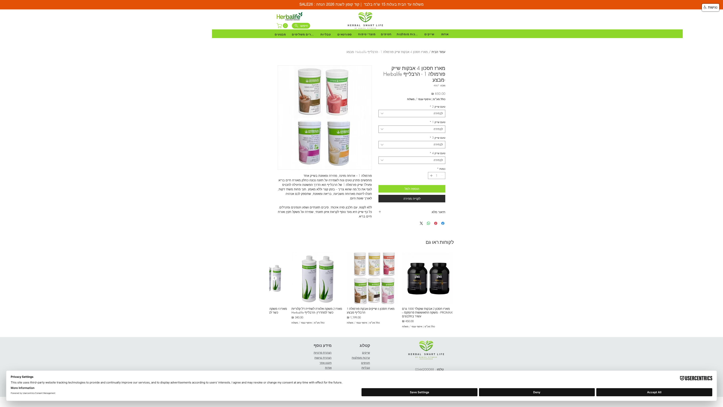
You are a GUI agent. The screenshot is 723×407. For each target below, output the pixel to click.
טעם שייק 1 (437, 122)
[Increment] (431, 175)
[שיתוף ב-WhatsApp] (428, 223)
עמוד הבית (438, 52)
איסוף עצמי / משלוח (419, 99)
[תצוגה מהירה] (428, 278)
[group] (361, 290)
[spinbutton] (436, 175)
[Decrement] (442, 175)
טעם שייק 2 (437, 106)
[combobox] (411, 113)
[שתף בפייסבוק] (443, 223)
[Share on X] (421, 223)
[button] (283, 25)
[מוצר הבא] (274, 278)
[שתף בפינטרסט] (435, 223)
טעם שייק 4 (437, 153)
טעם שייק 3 (437, 137)
